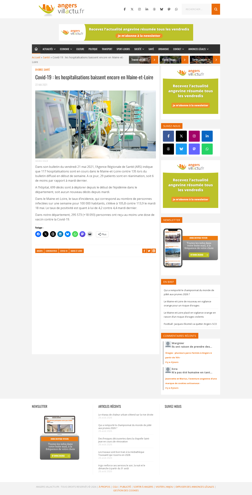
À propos (104, 486)
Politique (93, 49)
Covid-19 (64, 250)
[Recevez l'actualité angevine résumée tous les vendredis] (126, 32)
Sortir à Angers (143, 486)
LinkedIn (153, 251)
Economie (64, 49)
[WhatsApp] (176, 9)
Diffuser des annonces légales (195, 486)
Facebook (144, 251)
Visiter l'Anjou (164, 486)
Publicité (125, 486)
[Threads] (154, 9)
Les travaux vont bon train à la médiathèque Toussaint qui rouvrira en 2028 (121, 453)
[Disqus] (95, 307)
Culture (80, 49)
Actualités (48, 49)
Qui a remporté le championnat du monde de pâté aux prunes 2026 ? (124, 427)
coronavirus (51, 250)
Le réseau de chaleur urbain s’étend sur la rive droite (125, 414)
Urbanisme (163, 49)
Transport (107, 49)
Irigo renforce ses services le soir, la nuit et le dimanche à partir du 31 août (121, 467)
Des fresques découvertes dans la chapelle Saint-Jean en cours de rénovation (124, 440)
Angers (40, 250)
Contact (177, 49)
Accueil (36, 57)
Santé (151, 49)
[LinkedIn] (147, 9)
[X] (132, 9)
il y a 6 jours (171, 387)
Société (137, 49)
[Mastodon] (169, 9)
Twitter (149, 251)
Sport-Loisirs (123, 49)
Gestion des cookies (126, 490)
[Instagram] (139, 9)
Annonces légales (197, 49)
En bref (39, 69)
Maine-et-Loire (76, 250)
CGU (115, 486)
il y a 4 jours (171, 362)
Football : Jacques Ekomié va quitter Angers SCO (190, 324)
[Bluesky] (161, 9)
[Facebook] (125, 9)
